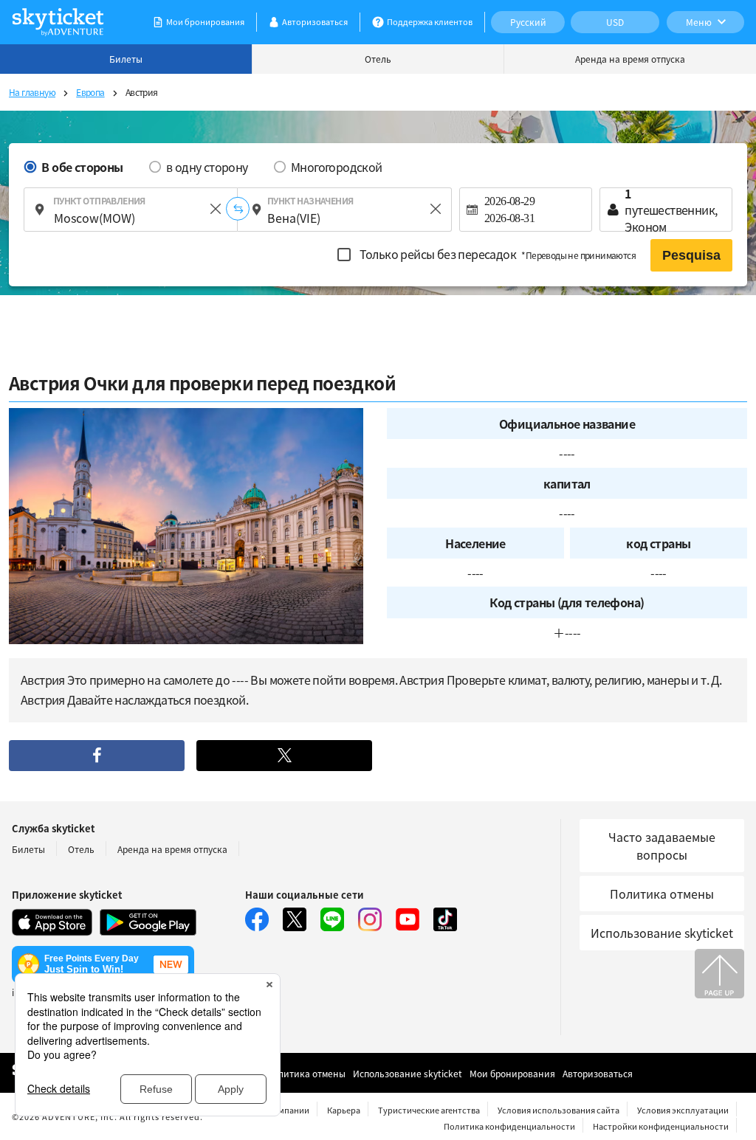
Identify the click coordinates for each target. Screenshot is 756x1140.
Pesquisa (691, 255)
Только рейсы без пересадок (496, 254)
